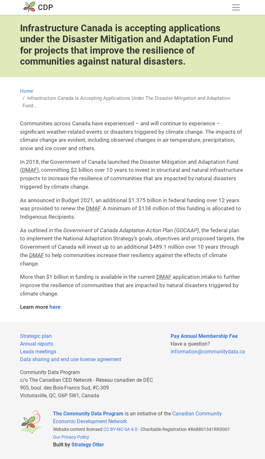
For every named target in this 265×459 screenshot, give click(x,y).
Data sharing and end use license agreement (70, 359)
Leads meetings (38, 352)
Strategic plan (36, 336)
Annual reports (36, 344)
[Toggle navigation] (236, 7)
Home (26, 91)
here (54, 307)
